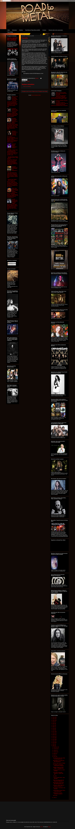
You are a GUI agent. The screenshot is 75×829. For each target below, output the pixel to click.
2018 (53, 729)
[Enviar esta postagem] (40, 78)
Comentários (11, 264)
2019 (53, 728)
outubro (54, 750)
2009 (53, 744)
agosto (54, 753)
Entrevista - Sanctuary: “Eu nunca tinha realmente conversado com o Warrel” (12, 133)
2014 (53, 736)
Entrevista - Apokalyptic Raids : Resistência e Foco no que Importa (12, 39)
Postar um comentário (27, 86)
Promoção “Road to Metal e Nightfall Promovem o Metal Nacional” (12, 157)
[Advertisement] (15, 810)
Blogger (49, 826)
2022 (53, 723)
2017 (53, 731)
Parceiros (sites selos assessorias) (56, 30)
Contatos (44, 30)
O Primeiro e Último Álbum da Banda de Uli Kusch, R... (58, 786)
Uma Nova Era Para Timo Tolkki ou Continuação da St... (59, 758)
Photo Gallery (10, 32)
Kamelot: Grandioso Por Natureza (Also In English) (15, 201)
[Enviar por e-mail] (22, 79)
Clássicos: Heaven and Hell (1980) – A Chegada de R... (58, 768)
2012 (53, 739)
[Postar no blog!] (23, 79)
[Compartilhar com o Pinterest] (26, 79)
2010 (53, 742)
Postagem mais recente (27, 91)
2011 (53, 740)
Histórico (21, 30)
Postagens (11, 262)
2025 (53, 718)
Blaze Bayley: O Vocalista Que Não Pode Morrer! (58, 761)
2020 (53, 726)
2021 (53, 725)
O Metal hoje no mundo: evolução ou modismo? (58, 793)
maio (54, 797)
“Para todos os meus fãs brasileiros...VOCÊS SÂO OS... (58, 773)
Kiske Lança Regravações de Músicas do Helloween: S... (58, 781)
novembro (55, 748)
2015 (53, 734)
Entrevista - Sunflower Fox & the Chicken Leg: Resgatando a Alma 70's (12, 169)
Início (9, 30)
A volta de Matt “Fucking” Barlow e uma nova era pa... (59, 791)
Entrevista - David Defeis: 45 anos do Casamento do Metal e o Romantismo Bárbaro (12, 121)
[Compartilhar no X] (24, 79)
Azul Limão (55, 795)
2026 (53, 717)
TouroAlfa (27, 81)
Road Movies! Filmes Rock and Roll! (32, 30)
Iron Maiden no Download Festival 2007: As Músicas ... (59, 765)
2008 (53, 745)
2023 (53, 721)
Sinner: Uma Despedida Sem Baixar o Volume (15, 189)
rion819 (41, 826)
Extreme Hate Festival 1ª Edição (59, 763)
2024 (53, 720)
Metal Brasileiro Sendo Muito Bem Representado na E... (58, 783)
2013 (53, 737)
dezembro (55, 747)
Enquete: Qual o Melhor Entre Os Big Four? (12, 180)
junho (54, 756)
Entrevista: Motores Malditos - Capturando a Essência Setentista (12, 146)
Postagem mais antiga (42, 91)
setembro (55, 751)
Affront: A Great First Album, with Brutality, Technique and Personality (15, 98)
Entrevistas (14, 30)
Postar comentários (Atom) (36, 95)
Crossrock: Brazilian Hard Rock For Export (15, 109)
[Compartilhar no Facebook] (25, 79)
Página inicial (35, 91)
